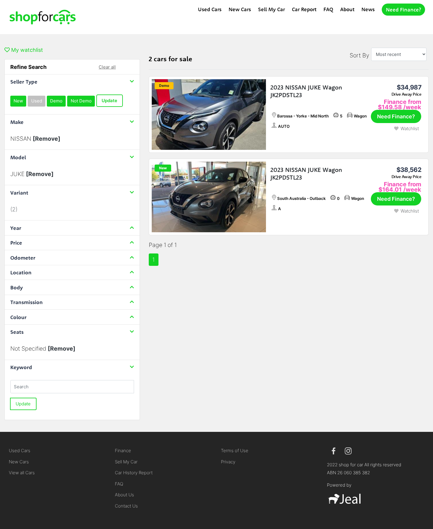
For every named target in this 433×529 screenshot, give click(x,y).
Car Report (304, 9)
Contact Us (126, 506)
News (368, 9)
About (347, 9)
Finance (123, 450)
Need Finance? (403, 9)
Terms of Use (234, 450)
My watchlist (26, 50)
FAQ (328, 9)
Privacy (228, 462)
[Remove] (46, 138)
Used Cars (210, 9)
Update (109, 100)
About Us (124, 495)
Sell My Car (271, 9)
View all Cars (22, 472)
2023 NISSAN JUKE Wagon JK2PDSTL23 (306, 91)
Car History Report (134, 472)
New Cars (240, 9)
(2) (13, 209)
